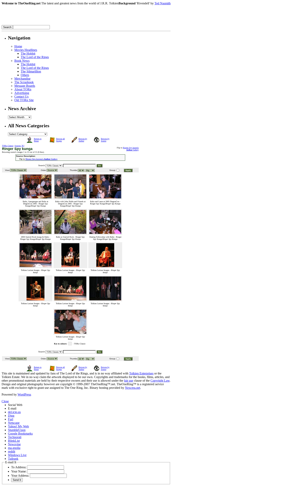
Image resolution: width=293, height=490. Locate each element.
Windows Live (17, 455)
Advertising (21, 93)
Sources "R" (19, 146)
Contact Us (21, 96)
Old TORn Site (24, 100)
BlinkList (14, 440)
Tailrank (13, 458)
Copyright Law (160, 380)
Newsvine (14, 444)
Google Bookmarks (20, 433)
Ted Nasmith (162, 3)
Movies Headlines (25, 50)
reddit (11, 451)
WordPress (24, 394)
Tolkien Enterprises (141, 373)
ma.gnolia (14, 448)
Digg (11, 415)
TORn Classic (7, 146)
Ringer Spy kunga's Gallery (131, 149)
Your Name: (19, 471)
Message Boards (24, 85)
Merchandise (22, 78)
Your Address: (20, 475)
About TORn (22, 89)
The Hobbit (28, 53)
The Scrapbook (24, 82)
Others (25, 75)
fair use (128, 380)
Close (5, 401)
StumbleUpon (17, 430)
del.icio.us (14, 412)
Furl (10, 419)
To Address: (18, 467)
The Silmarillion (31, 71)
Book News (21, 60)
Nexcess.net (132, 387)
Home (18, 46)
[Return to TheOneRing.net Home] (61, 24)
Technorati (14, 437)
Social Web (15, 405)
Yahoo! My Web (18, 426)
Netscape (14, 422)
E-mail (12, 408)
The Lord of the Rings (35, 57)
